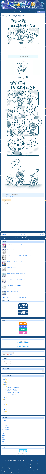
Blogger (39, 460)
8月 (5, 397)
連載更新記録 (4, 443)
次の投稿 (4, 234)
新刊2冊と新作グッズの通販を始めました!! (16, 273)
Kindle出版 (4, 422)
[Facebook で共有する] (15, 194)
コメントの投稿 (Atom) (24, 237)
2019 (4, 411)
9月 (5, 396)
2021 (4, 379)
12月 (5, 382)
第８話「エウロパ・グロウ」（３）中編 (15, 261)
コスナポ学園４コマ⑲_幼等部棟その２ (11, 389)
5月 (5, 402)
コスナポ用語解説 (5, 429)
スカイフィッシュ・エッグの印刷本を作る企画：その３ (19, 255)
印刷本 (3, 433)
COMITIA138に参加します (12, 291)
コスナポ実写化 (5, 425)
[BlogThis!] (13, 194)
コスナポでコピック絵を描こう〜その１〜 (16, 279)
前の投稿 (42, 234)
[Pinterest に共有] (16, 194)
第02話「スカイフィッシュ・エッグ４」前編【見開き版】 (14, 297)
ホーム (23, 234)
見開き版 (3, 435)
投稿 (4, 361)
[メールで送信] (12, 194)
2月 (5, 407)
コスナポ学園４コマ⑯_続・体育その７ (11, 394)
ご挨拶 (3, 431)
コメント (5, 363)
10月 (5, 386)
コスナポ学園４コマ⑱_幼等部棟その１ (11, 390)
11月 (5, 384)
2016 (4, 412)
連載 (3, 441)
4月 (5, 404)
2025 (4, 378)
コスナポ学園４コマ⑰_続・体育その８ (11, 392)
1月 (5, 409)
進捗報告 (3, 437)
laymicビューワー (5, 423)
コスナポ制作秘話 (5, 427)
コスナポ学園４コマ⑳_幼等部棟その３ (11, 387)
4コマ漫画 (7, 196)
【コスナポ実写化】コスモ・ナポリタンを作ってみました (19, 249)
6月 (5, 401)
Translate (11, 354)
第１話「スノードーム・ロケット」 (14, 244)
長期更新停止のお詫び (11, 267)
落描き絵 (11, 196)
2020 (4, 381)
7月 (5, 399)
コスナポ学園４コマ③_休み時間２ (14, 285)
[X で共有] (14, 194)
